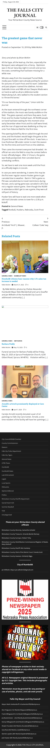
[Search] (46, 27)
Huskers (20, 209)
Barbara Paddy (8, 344)
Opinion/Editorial (8, 491)
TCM (3, 511)
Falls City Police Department (11, 451)
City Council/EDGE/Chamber (11, 439)
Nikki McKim (37, 47)
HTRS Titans (6, 463)
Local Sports (6, 483)
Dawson (4, 447)
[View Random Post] (37, 27)
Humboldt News (20, 276)
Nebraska (29, 209)
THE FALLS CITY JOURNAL (25, 12)
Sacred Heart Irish (8, 503)
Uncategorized (7, 515)
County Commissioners (10, 443)
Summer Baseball (8, 507)
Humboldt (5, 467)
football (12, 209)
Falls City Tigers (7, 455)
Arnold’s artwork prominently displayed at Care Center (23, 405)
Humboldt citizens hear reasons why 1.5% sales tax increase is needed (24, 280)
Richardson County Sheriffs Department (15, 499)
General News (17, 206)
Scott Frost (39, 209)
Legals (4, 479)
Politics (4, 495)
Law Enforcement (8, 475)
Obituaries (18, 341)
